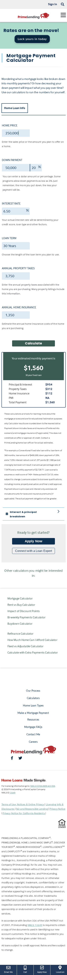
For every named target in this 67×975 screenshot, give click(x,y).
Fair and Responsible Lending (32, 808)
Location (61, 971)
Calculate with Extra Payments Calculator (32, 652)
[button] (31, 514)
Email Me (8, 972)
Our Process (33, 691)
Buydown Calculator (19, 623)
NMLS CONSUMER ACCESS (42, 786)
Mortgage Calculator (20, 598)
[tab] (33, 514)
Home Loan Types (33, 705)
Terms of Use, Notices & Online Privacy (23, 804)
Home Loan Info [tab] (14, 108)
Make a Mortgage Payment (33, 713)
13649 (12, 792)
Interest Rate (11, 203)
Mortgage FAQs (33, 727)
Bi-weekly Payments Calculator (26, 617)
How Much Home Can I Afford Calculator (32, 640)
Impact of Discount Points (23, 611)
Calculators (33, 698)
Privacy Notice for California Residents (24, 813)
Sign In (52, 4)
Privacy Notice (57, 808)
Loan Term (9, 238)
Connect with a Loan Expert (33, 550)
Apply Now (33, 541)
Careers (33, 742)
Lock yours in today (32, 39)
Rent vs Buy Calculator (21, 605)
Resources (33, 719)
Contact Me (33, 734)
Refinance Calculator (20, 633)
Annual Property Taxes (18, 268)
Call (25, 972)
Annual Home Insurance (19, 307)
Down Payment (12, 160)
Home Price (9, 125)
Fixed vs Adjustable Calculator (25, 646)
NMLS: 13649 (35, 925)
